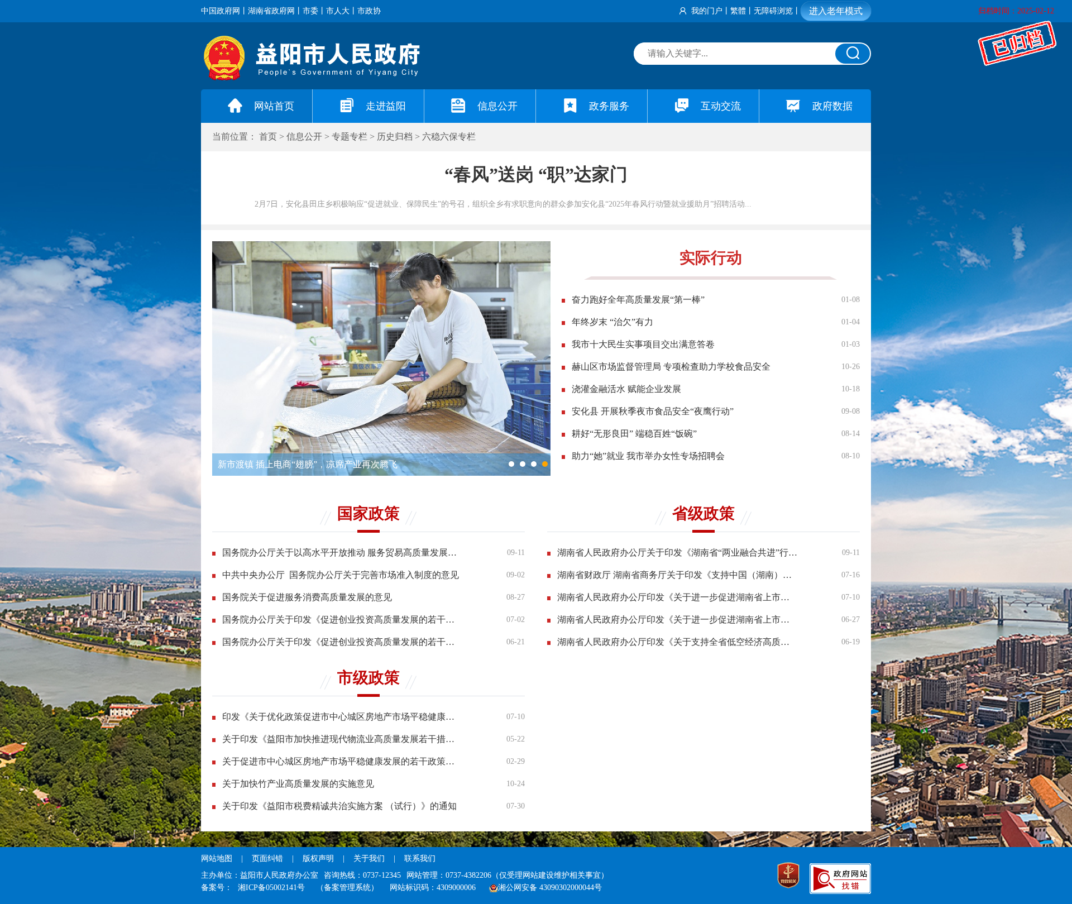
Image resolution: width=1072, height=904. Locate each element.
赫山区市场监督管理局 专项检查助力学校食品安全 (671, 366)
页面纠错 (268, 858)
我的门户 (706, 11)
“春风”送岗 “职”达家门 (536, 174)
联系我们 (420, 858)
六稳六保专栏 (449, 136)
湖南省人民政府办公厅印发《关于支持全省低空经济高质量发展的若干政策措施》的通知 (677, 642)
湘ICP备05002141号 (271, 887)
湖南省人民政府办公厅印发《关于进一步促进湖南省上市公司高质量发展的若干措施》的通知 (677, 597)
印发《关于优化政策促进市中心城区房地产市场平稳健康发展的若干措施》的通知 (342, 716)
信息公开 (304, 136)
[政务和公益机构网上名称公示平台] (788, 876)
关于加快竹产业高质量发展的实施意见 (298, 783)
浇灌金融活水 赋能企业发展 (626, 389)
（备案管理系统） (347, 887)
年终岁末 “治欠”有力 (612, 322)
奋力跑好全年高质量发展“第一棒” (638, 299)
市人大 (338, 11)
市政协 (369, 11)
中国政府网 (220, 11)
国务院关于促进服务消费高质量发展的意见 (307, 597)
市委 (310, 11)
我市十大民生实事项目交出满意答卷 (643, 344)
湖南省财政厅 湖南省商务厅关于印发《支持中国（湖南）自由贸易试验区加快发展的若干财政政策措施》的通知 (677, 575)
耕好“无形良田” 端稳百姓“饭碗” (634, 433)
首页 (268, 136)
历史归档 (395, 136)
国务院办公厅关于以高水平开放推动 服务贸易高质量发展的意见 (342, 552)
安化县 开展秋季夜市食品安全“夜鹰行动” (653, 411)
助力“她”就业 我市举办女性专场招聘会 (648, 456)
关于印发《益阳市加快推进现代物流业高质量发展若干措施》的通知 (342, 739)
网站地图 (216, 858)
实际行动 (710, 257)
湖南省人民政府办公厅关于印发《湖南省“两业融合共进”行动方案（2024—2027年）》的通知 (677, 552)
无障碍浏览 (773, 11)
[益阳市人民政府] (312, 78)
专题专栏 (349, 136)
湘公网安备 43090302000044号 (550, 887)
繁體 (738, 11)
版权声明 (318, 858)
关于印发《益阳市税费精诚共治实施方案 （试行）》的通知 (339, 806)
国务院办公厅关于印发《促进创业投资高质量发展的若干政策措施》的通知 (342, 619)
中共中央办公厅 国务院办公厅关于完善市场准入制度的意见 (340, 575)
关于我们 (369, 858)
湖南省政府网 (271, 11)
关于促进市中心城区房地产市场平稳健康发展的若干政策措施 (342, 761)
